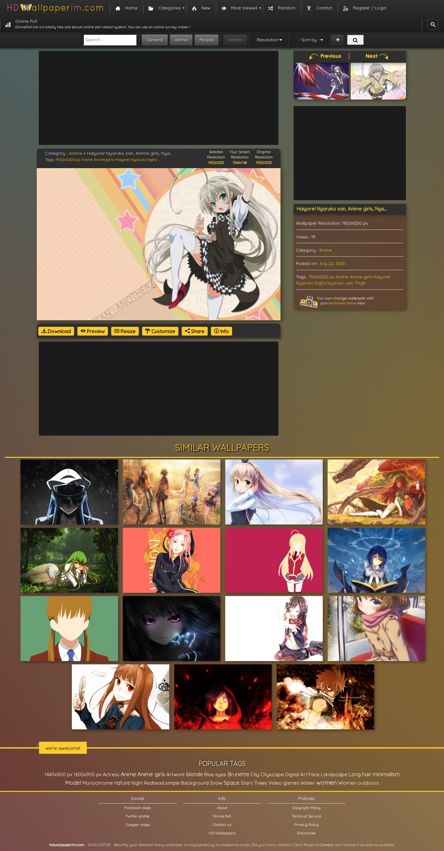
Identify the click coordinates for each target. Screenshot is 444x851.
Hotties (235, 39)
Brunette (238, 774)
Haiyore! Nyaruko (130, 159)
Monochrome (98, 783)
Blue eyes (215, 774)
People (207, 39)
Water (308, 783)
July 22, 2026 (332, 263)
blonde (194, 774)
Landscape (334, 774)
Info (224, 331)
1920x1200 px (68, 159)
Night (137, 783)
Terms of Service (306, 816)
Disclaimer (306, 833)
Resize (127, 331)
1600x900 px (87, 774)
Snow (216, 783)
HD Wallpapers (222, 833)
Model (73, 782)
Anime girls (104, 159)
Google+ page (138, 824)
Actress (111, 774)
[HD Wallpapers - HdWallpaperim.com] (55, 8)
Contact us (222, 824)
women (326, 782)
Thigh (360, 283)
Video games (283, 783)
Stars (247, 783)
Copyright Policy (306, 807)
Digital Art (296, 774)
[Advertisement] (158, 97)
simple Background (187, 783)
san (349, 283)
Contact (326, 844)
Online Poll (222, 816)
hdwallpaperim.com (66, 844)
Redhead (154, 783)
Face (314, 774)
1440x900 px (58, 774)
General (155, 39)
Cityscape (272, 774)
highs (152, 159)
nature (122, 782)
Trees (260, 782)
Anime (181, 39)
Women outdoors (358, 783)
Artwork (175, 774)
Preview (95, 331)
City (255, 774)
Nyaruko (336, 283)
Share (197, 331)
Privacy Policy (306, 824)
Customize (162, 331)
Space (232, 782)
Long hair (360, 774)
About (222, 807)
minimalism (386, 774)
